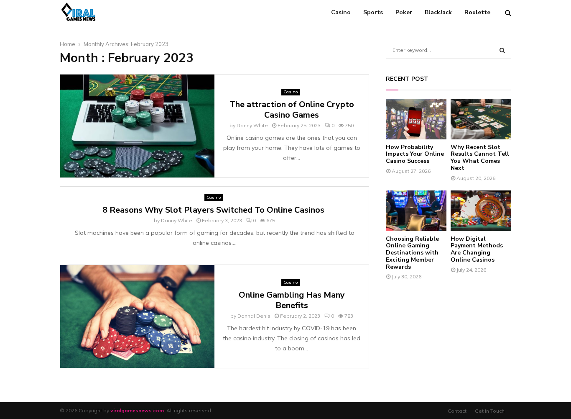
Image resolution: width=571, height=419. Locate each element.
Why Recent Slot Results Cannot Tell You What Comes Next (480, 157)
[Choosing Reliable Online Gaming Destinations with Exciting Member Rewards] (416, 210)
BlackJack (438, 12)
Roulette (477, 12)
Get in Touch (490, 411)
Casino (341, 12)
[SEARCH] (502, 50)
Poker (403, 12)
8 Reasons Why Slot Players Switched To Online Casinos (214, 210)
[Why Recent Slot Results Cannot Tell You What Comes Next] (481, 119)
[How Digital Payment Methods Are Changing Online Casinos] (481, 210)
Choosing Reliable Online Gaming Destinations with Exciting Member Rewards (412, 253)
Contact (457, 411)
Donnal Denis (253, 316)
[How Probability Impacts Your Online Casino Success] (416, 119)
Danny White (252, 125)
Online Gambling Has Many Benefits (292, 300)
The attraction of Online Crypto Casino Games (291, 110)
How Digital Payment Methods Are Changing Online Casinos (477, 249)
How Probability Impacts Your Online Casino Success (415, 154)
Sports (373, 12)
